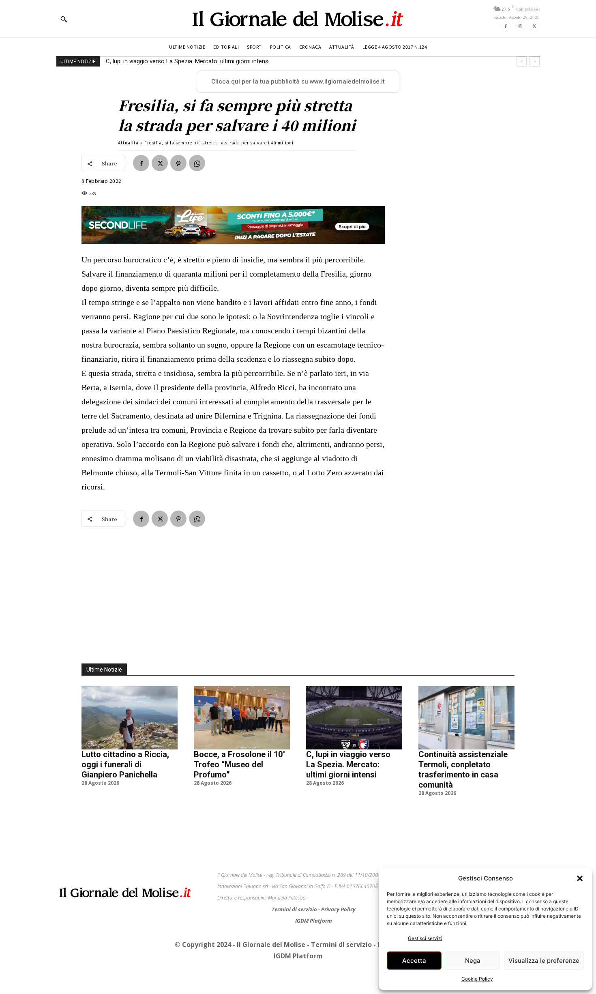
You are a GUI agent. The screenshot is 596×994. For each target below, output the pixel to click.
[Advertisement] (298, 590)
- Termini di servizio (340, 944)
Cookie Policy (477, 979)
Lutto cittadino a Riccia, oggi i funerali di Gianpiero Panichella (125, 764)
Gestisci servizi (425, 938)
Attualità (128, 143)
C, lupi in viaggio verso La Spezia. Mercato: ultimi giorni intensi (348, 764)
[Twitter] (535, 26)
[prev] (522, 61)
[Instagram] (520, 26)
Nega (472, 960)
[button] (580, 878)
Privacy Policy (338, 909)
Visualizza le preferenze (543, 960)
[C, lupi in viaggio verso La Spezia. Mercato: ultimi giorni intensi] (354, 717)
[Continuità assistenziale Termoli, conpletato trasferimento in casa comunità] (466, 717)
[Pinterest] (178, 163)
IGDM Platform (313, 920)
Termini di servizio (295, 909)
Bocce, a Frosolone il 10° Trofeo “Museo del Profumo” (239, 764)
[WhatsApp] (197, 163)
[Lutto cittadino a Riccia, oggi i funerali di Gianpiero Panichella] (129, 717)
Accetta (414, 960)
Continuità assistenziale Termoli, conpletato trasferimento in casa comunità (208, 61)
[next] (535, 61)
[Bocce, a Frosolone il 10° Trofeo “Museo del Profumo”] (242, 717)
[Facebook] (506, 26)
